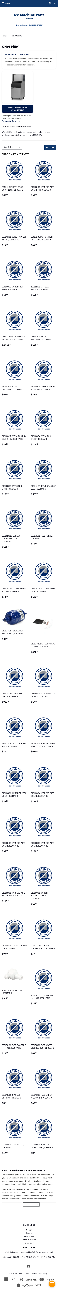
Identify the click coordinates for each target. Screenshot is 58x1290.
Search (29, 1230)
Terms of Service (29, 1240)
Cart (54, 3)
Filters (50, 147)
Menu (7, 3)
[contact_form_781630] (52, 1284)
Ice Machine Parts (22, 1274)
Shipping (29, 1233)
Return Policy (29, 1236)
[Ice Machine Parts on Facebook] (28, 1267)
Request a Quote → (11, 121)
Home (4, 36)
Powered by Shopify (39, 1274)
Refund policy (29, 1243)
